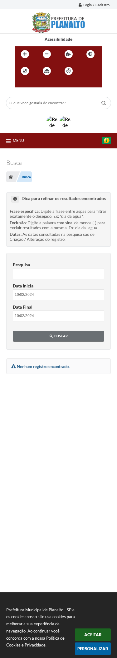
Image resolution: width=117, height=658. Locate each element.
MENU (18, 140)
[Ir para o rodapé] (48, 83)
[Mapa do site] (47, 71)
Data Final (22, 307)
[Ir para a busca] (34, 83)
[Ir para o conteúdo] (86, 71)
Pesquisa (21, 264)
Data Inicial (24, 285)
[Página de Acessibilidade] (68, 71)
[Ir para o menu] (21, 83)
